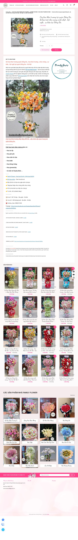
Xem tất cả (72, 395)
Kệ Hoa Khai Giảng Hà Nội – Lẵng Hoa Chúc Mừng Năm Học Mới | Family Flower (11, 291)
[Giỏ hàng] (74, 5)
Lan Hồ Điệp (48, 466)
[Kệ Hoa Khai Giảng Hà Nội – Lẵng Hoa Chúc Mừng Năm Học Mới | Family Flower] (11, 278)
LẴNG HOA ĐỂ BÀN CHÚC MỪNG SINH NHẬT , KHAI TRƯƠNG (17, 222)
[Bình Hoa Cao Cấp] (11, 434)
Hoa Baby (11, 466)
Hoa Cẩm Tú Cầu (66, 442)
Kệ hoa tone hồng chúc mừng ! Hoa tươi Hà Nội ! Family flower (11, 379)
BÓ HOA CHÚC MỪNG (10, 227)
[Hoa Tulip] (30, 433)
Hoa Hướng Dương (66, 466)
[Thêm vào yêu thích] (43, 41)
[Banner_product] (61, 68)
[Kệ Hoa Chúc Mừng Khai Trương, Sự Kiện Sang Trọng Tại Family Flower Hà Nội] (66, 307)
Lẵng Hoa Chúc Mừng (30, 420)
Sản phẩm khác (7, 264)
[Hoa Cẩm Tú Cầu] (66, 433)
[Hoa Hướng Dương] (66, 454)
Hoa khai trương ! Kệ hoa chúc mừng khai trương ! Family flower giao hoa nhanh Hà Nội (30, 291)
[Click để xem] (22, 32)
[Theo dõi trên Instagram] (74, 277)
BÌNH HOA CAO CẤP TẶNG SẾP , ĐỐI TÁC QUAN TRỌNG (16, 231)
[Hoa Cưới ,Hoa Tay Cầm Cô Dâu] (48, 433)
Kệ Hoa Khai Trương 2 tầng (12, 420)
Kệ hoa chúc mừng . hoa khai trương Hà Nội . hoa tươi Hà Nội (30, 349)
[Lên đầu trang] (74, 281)
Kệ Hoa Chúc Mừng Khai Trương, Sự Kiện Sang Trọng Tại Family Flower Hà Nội (66, 320)
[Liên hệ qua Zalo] (3, 524)
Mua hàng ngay (51, 1)
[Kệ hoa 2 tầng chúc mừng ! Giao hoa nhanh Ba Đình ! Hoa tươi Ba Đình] (48, 278)
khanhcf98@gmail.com (10, 488)
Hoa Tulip (29, 442)
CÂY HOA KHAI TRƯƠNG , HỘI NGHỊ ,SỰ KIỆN (14, 217)
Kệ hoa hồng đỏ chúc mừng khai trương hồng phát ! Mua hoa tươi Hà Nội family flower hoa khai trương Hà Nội (66, 379)
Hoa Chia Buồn (30, 466)
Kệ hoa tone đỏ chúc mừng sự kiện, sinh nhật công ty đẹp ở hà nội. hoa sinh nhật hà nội (48, 349)
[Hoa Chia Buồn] (30, 456)
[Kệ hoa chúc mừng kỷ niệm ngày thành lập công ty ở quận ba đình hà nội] (30, 307)
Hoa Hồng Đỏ (66, 420)
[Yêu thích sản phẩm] (70, 5)
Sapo (48, 514)
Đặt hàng (48, 336)
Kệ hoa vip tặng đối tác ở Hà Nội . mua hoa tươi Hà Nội (11, 349)
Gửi (72, 475)
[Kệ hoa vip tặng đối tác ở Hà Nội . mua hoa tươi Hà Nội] (11, 336)
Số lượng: (42, 45)
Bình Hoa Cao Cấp (12, 442)
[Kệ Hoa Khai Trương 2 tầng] (11, 410)
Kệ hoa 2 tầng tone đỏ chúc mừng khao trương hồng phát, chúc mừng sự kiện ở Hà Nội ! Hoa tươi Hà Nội (11, 320)
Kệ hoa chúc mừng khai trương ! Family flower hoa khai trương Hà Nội (66, 349)
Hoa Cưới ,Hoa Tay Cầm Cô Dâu (49, 442)
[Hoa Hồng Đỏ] (66, 407)
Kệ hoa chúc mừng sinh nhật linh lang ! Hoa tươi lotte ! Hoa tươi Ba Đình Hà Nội (30, 379)
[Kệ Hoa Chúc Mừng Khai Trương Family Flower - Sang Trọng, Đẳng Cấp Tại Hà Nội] (48, 307)
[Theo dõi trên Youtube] (74, 274)
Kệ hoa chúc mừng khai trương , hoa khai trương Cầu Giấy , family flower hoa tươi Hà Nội (66, 291)
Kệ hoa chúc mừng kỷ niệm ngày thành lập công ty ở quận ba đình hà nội (30, 320)
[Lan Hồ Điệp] (48, 453)
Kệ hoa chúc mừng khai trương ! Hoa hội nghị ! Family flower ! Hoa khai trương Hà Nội (48, 379)
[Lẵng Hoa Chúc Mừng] (30, 405)
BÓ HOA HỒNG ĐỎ (9, 236)
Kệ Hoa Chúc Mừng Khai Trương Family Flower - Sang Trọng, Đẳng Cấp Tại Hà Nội (48, 320)
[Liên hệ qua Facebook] (3, 519)
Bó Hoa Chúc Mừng (48, 420)
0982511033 (9, 486)
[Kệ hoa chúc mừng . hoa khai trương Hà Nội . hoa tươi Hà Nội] (30, 336)
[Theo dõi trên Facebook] (74, 271)
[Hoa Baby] (11, 455)
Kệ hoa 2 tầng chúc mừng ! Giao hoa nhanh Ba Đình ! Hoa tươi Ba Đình (48, 291)
